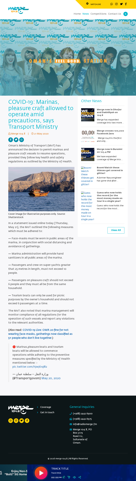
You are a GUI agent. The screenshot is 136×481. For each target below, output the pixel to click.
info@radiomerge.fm (85, 424)
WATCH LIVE (96, 4)
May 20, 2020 (51, 378)
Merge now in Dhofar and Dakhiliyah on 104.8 (109, 112)
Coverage (45, 407)
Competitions (98, 14)
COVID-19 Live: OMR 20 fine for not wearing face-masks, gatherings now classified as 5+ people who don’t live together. (40, 334)
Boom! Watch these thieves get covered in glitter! (110, 170)
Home (77, 14)
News (85, 14)
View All (116, 230)
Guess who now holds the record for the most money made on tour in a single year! (109, 197)
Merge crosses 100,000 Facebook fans (110, 132)
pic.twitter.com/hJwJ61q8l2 (29, 367)
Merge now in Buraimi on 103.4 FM (109, 150)
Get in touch (47, 412)
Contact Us (114, 14)
